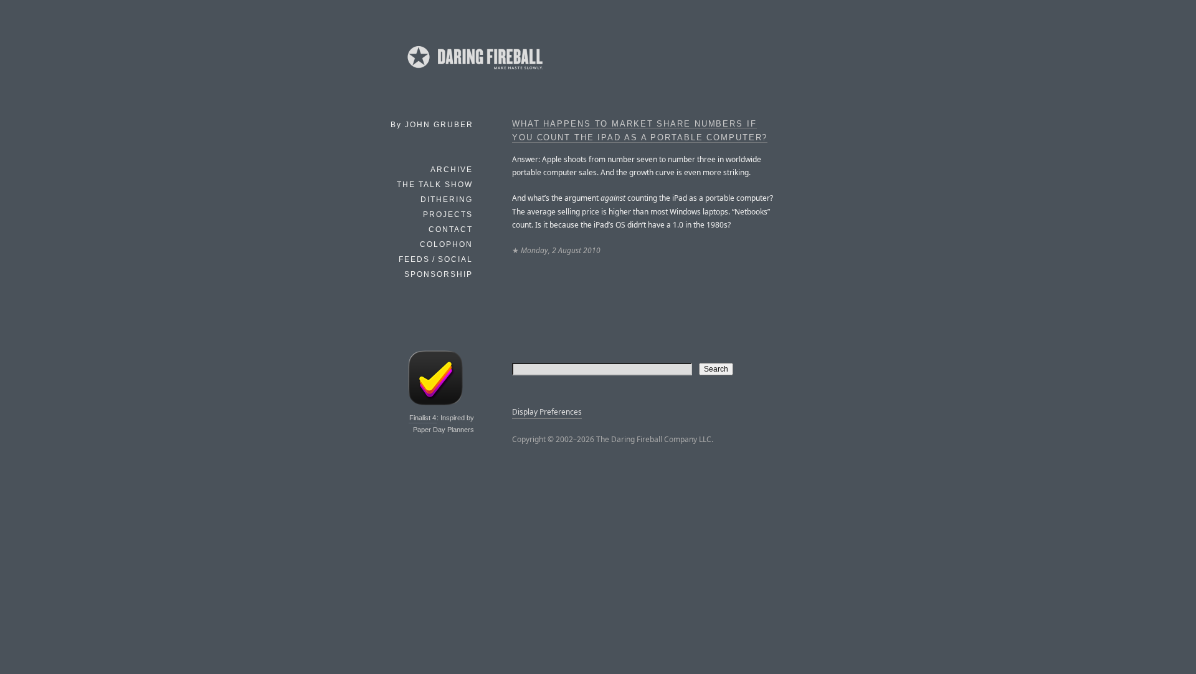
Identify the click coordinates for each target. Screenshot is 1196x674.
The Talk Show (435, 184)
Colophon (446, 244)
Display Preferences (547, 412)
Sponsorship (438, 274)
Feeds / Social (436, 259)
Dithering (446, 199)
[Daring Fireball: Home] (474, 72)
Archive (451, 169)
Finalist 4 (422, 417)
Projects (448, 214)
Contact (451, 229)
